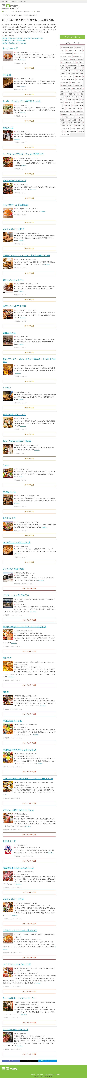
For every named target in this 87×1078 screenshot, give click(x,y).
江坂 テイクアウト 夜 (71, 97)
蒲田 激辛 (67, 105)
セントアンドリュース (13, 279)
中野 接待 (78, 76)
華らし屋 (7, 74)
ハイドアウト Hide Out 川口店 (17, 964)
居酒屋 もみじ (9, 332)
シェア (12, 1061)
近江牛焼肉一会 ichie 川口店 (15, 1029)
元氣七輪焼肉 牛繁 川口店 (14, 180)
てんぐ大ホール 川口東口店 (15, 204)
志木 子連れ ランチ (72, 65)
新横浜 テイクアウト (77, 82)
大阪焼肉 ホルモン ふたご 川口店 (18, 867)
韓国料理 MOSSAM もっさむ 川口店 (19, 749)
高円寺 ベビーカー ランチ (74, 50)
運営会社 (33, 1074)
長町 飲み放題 (77, 88)
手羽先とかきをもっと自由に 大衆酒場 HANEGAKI (26, 255)
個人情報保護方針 (50, 1074)
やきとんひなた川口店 (13, 898)
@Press (58, 1074)
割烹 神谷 (7, 657)
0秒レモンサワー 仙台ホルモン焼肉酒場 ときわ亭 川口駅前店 (29, 360)
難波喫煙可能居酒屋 (67, 48)
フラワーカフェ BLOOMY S (16, 595)
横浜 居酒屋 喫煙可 (78, 111)
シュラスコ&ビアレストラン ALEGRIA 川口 (23, 153)
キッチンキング (10, 48)
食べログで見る (29, 68)
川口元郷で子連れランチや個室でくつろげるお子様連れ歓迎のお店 (22, 38)
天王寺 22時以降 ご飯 (68, 62)
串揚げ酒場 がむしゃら (14, 414)
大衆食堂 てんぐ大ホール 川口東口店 (20, 930)
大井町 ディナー (69, 117)
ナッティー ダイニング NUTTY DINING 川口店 (24, 626)
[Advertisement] (72, 21)
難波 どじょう (70, 102)
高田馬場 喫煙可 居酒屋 (74, 123)
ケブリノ (7, 387)
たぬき (6, 465)
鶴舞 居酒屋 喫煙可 (67, 85)
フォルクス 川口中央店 (13, 568)
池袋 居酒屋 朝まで (71, 94)
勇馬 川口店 (8, 127)
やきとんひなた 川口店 (13, 228)
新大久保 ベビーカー (70, 131)
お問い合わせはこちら (73, 37)
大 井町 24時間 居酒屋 (73, 108)
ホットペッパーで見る (29, 588)
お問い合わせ (40, 1074)
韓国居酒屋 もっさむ (12, 720)
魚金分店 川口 (9, 517)
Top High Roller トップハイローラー (19, 998)
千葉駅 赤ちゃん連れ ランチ (73, 68)
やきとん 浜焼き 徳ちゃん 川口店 (18, 809)
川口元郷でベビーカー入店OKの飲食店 (14, 41)
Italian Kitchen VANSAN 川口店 (17, 440)
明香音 (6, 691)
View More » (23, 59)
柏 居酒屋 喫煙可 (73, 74)
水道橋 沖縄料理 (71, 120)
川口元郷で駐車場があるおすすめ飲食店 (14, 43)
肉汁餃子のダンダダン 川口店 (16, 542)
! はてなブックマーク (48, 1061)
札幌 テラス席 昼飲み (77, 59)
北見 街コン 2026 (73, 100)
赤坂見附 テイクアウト (68, 114)
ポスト (30, 1061)
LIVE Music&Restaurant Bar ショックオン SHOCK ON (28, 778)
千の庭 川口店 (9, 491)
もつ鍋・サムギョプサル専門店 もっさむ (22, 101)
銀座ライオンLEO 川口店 (14, 306)
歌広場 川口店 (9, 841)
